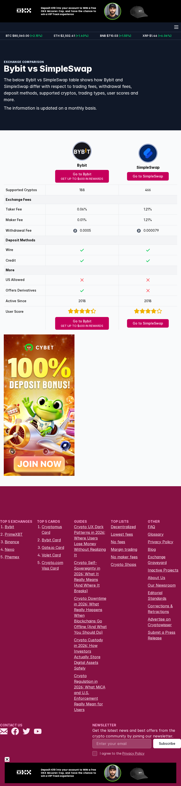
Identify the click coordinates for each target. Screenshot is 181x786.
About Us (156, 577)
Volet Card (51, 555)
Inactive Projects (163, 570)
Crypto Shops (123, 564)
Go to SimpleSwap (148, 176)
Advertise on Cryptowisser (160, 622)
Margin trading (124, 549)
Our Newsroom (162, 585)
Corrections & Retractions (160, 609)
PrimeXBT (14, 534)
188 (82, 190)
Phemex (12, 557)
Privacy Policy (160, 541)
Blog (152, 549)
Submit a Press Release (161, 635)
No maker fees (124, 557)
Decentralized (123, 526)
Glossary (156, 534)
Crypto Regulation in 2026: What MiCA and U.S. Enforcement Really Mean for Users (89, 692)
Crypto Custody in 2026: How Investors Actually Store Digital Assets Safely (88, 654)
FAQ (151, 526)
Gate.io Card (53, 547)
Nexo (9, 549)
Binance (12, 541)
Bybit (82, 165)
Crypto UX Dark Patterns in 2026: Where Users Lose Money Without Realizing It (90, 540)
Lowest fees (122, 534)
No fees (118, 541)
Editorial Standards (157, 595)
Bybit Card (51, 540)
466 (148, 190)
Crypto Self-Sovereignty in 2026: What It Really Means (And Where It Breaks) (87, 576)
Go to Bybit (82, 176)
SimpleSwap (148, 167)
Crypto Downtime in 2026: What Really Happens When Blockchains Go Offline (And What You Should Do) (90, 615)
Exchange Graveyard (157, 560)
